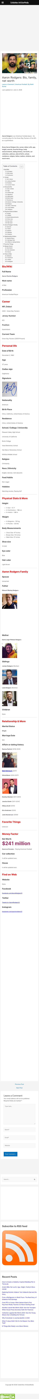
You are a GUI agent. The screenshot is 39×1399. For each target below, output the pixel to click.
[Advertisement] (19, 30)
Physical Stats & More (11, 211)
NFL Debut (10, 179)
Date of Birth (10, 189)
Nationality (10, 196)
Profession (10, 175)
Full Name (9, 171)
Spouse (9, 226)
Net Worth (9, 248)
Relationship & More (10, 236)
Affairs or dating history (13, 242)
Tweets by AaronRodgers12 (11, 902)
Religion (9, 204)
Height (9, 213)
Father (9, 228)
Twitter (9, 259)
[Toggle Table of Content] (20, 166)
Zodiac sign (10, 192)
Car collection (11, 250)
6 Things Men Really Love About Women (15, 1326)
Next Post (19, 1088)
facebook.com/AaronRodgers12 (12, 893)
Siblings (9, 232)
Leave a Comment (8, 84)
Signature (10, 194)
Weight (9, 215)
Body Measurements (12, 217)
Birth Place (10, 198)
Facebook (10, 257)
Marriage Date (11, 240)
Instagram (10, 261)
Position (9, 183)
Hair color (9, 222)
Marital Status (10, 238)
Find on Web (8, 254)
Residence (10, 200)
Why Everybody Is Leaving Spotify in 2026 (16, 1318)
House (9, 252)
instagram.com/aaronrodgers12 (12, 911)
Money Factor (8, 246)
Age (8, 190)
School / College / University (15, 202)
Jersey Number (11, 181)
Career (6, 177)
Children (9, 234)
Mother (9, 230)
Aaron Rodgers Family (11, 225)
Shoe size (10, 219)
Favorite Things (8, 244)
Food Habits (11, 207)
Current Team (11, 184)
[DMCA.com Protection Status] (7, 1396)
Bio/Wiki (6, 169)
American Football (21, 84)
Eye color (9, 221)
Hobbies (10, 209)
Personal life (8, 187)
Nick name (10, 173)
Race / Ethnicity (12, 205)
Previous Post (19, 1084)
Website (9, 256)
